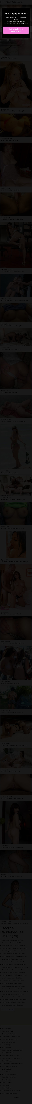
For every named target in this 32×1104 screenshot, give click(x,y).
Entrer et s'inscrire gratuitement (16, 30)
